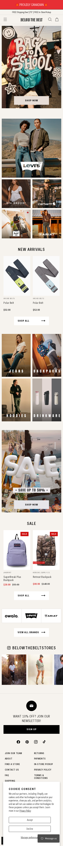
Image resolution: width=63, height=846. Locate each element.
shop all (23, 320)
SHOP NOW (31, 100)
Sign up (32, 729)
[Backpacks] (46, 355)
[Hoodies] (16, 400)
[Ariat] (46, 224)
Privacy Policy (25, 811)
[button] (5, 19)
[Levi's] (31, 148)
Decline (29, 829)
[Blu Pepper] (16, 193)
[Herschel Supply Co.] (16, 224)
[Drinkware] (46, 400)
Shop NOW (31, 504)
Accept (30, 820)
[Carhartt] (46, 193)
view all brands (28, 632)
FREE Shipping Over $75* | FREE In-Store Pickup (31, 12)
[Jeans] (16, 355)
